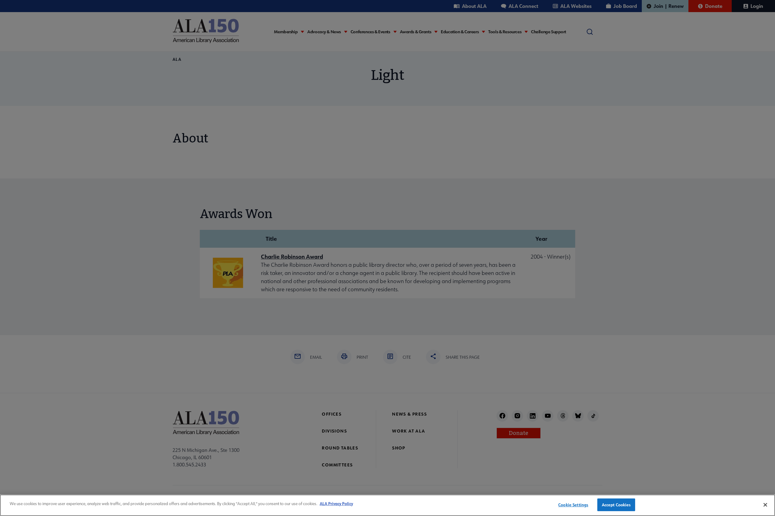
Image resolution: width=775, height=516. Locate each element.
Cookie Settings (573, 504)
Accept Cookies (616, 504)
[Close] (765, 504)
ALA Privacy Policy (336, 503)
